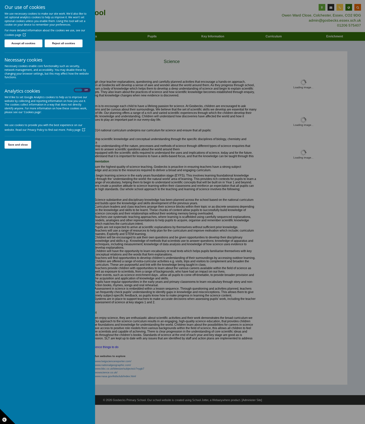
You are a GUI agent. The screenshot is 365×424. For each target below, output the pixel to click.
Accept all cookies (23, 43)
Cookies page (13, 35)
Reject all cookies (63, 43)
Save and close (18, 144)
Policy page (74, 130)
